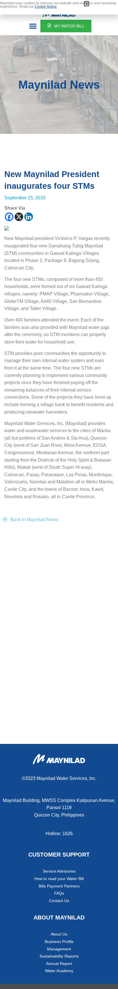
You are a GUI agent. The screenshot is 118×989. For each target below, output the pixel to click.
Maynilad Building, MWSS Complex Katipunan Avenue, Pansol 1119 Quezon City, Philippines (59, 807)
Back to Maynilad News (34, 519)
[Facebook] (9, 217)
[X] (19, 217)
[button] (33, 26)
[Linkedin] (28, 217)
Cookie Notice (46, 7)
